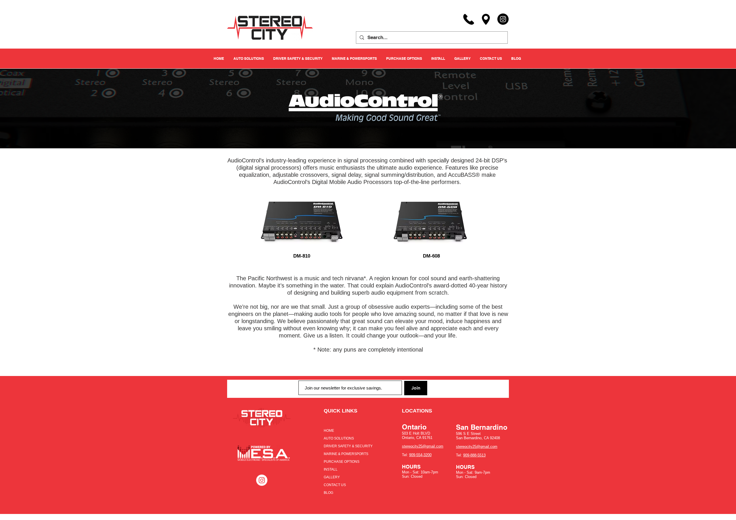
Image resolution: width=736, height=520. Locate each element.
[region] (302, 223)
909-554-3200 (420, 455)
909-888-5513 (474, 455)
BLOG (328, 493)
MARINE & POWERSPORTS (346, 454)
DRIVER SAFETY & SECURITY (348, 446)
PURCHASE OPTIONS (341, 462)
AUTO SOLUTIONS (339, 438)
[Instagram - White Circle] (261, 480)
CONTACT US (335, 485)
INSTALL (331, 469)
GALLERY (332, 477)
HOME (329, 431)
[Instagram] (503, 19)
